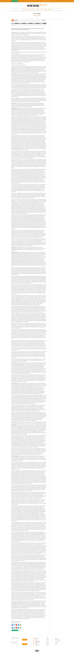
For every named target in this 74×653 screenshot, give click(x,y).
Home (47, 637)
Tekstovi (47, 639)
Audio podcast (37, 642)
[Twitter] (43, 1)
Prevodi (36, 640)
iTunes (36, 643)
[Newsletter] (48, 1)
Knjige (56, 637)
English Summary (14, 642)
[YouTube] (45, 1)
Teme (47, 645)
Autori (36, 639)
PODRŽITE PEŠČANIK (15, 630)
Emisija (35, 15)
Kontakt (56, 642)
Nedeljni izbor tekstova (15, 637)
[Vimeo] (44, 1)
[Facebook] (42, 1)
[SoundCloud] (47, 1)
